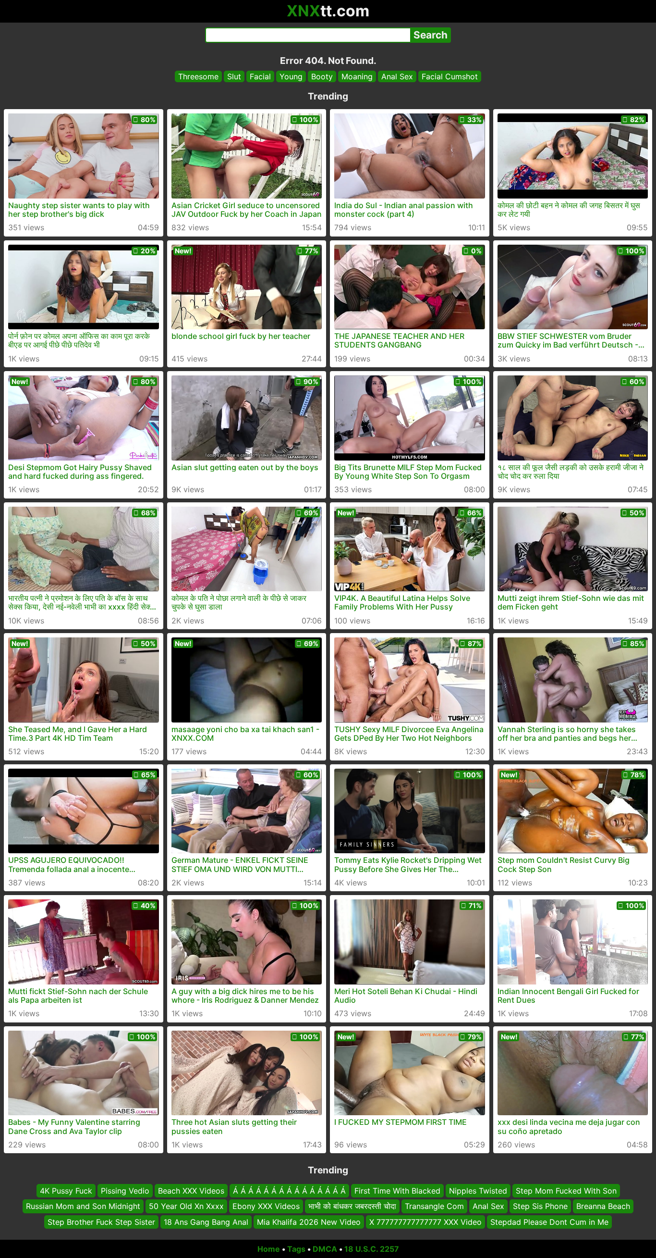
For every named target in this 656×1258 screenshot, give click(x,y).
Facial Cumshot (450, 76)
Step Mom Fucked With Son (566, 1191)
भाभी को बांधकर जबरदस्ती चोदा (352, 1206)
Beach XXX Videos (191, 1191)
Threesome (198, 76)
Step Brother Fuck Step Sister (101, 1222)
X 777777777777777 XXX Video (425, 1222)
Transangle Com (434, 1206)
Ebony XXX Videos (266, 1206)
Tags (296, 1249)
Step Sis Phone (540, 1206)
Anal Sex (397, 76)
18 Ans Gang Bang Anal (206, 1222)
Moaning (357, 76)
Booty (322, 76)
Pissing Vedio (125, 1191)
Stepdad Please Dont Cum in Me (549, 1222)
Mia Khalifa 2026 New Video (309, 1222)
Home (268, 1249)
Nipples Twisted (478, 1191)
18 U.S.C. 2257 (371, 1249)
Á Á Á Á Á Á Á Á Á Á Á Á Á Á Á (289, 1191)
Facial (260, 76)
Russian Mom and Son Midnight (83, 1206)
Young (291, 76)
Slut (234, 76)
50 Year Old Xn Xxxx (186, 1206)
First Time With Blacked (397, 1191)
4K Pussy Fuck (66, 1191)
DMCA (325, 1249)
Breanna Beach (603, 1206)
